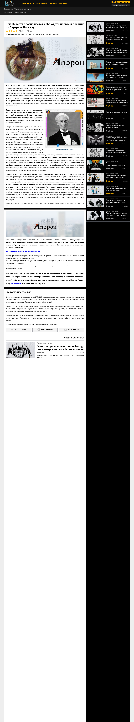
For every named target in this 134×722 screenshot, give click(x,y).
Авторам (63, 3)
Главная (22, 3)
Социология (8, 13)
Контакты (53, 3)
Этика (17, 13)
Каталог (31, 3)
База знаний (41, 3)
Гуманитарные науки (23, 9)
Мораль (23, 13)
